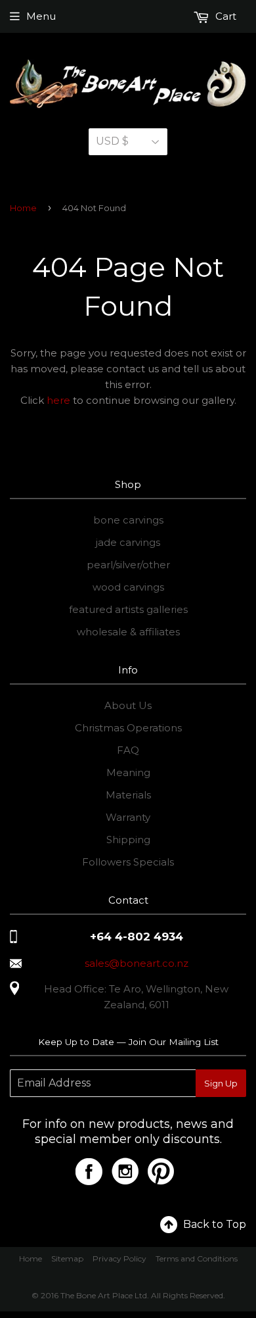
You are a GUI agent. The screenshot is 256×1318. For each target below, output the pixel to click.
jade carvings (128, 542)
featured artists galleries (128, 609)
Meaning (128, 772)
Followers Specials (128, 862)
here (58, 400)
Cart (224, 16)
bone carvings (128, 520)
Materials (128, 795)
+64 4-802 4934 (136, 936)
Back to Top (214, 1224)
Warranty (128, 817)
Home (23, 208)
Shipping (128, 839)
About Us (128, 705)
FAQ (128, 750)
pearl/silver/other (128, 564)
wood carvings (128, 587)
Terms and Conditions (197, 1258)
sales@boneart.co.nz (136, 963)
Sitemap (67, 1258)
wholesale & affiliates (128, 631)
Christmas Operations (128, 727)
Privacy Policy (119, 1258)
